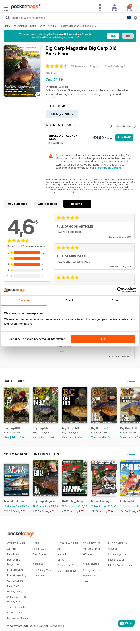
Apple (60, 548)
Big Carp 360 (12, 428)
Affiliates (87, 554)
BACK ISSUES (14, 381)
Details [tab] (70, 300)
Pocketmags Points (67, 565)
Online (60, 559)
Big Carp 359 (41, 428)
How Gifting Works (42, 570)
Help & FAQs (39, 548)
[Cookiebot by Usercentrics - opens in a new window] (120, 290)
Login (86, 581)
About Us (112, 548)
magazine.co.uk (116, 559)
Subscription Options (108, 167)
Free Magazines (16, 569)
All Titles (12, 548)
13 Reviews (78, 66)
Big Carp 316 (89, 26)
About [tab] (116, 300)
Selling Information (93, 570)
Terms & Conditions (17, 607)
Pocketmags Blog (16, 575)
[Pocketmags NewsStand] (23, 7)
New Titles (13, 554)
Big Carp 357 (99, 428)
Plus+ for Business (17, 586)
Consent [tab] (24, 300)
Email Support (39, 554)
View (6, 437)
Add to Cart (18, 437)
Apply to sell (89, 575)
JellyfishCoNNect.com (119, 565)
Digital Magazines (67, 570)
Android (61, 554)
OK (103, 338)
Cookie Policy (14, 612)
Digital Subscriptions (15, 26)
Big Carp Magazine (69, 26)
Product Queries (91, 548)
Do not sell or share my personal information (36, 338)
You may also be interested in (31, 454)
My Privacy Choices (17, 618)
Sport (32, 26)
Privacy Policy (14, 591)
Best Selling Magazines (13, 562)
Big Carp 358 (70, 428)
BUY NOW (124, 137)
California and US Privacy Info (16, 599)
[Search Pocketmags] (7, 18)
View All (131, 381)
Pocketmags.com (117, 554)
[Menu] (6, 7)
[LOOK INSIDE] (22, 95)
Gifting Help (38, 575)
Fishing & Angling (47, 26)
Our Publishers (15, 580)
